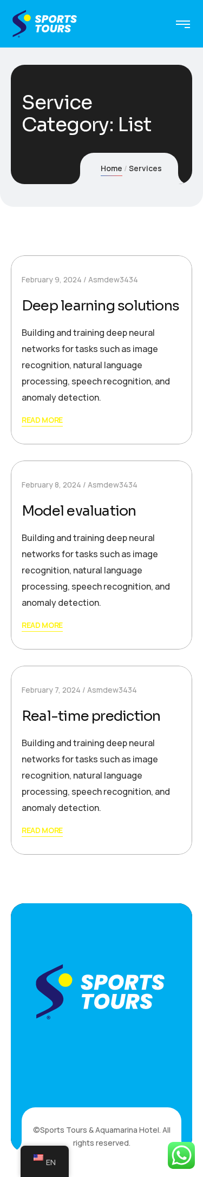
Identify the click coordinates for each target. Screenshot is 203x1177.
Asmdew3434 (113, 279)
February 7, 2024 (51, 690)
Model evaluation (79, 511)
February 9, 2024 (52, 279)
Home (111, 168)
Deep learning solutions (100, 306)
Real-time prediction (91, 716)
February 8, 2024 (51, 484)
